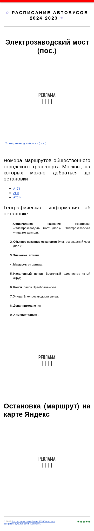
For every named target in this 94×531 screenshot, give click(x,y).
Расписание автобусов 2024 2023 (50, 15)
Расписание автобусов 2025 (28, 521)
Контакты (35, 523)
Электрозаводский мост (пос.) (25, 143)
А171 (16, 188)
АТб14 (17, 197)
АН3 (16, 193)
